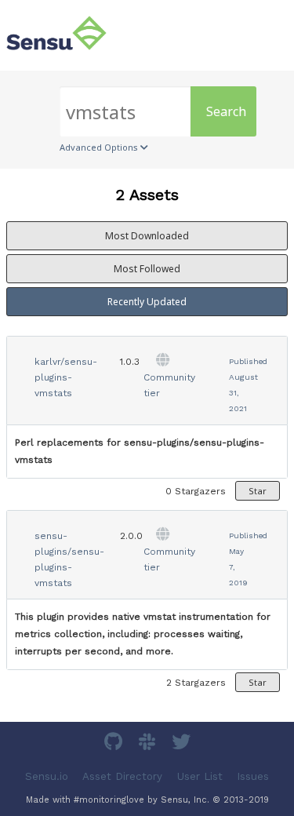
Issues (253, 776)
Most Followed (147, 268)
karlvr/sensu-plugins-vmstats (65, 377)
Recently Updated (147, 301)
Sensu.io (46, 776)
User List (200, 776)
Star (258, 491)
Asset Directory (122, 776)
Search (226, 111)
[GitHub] (115, 744)
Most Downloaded (147, 235)
